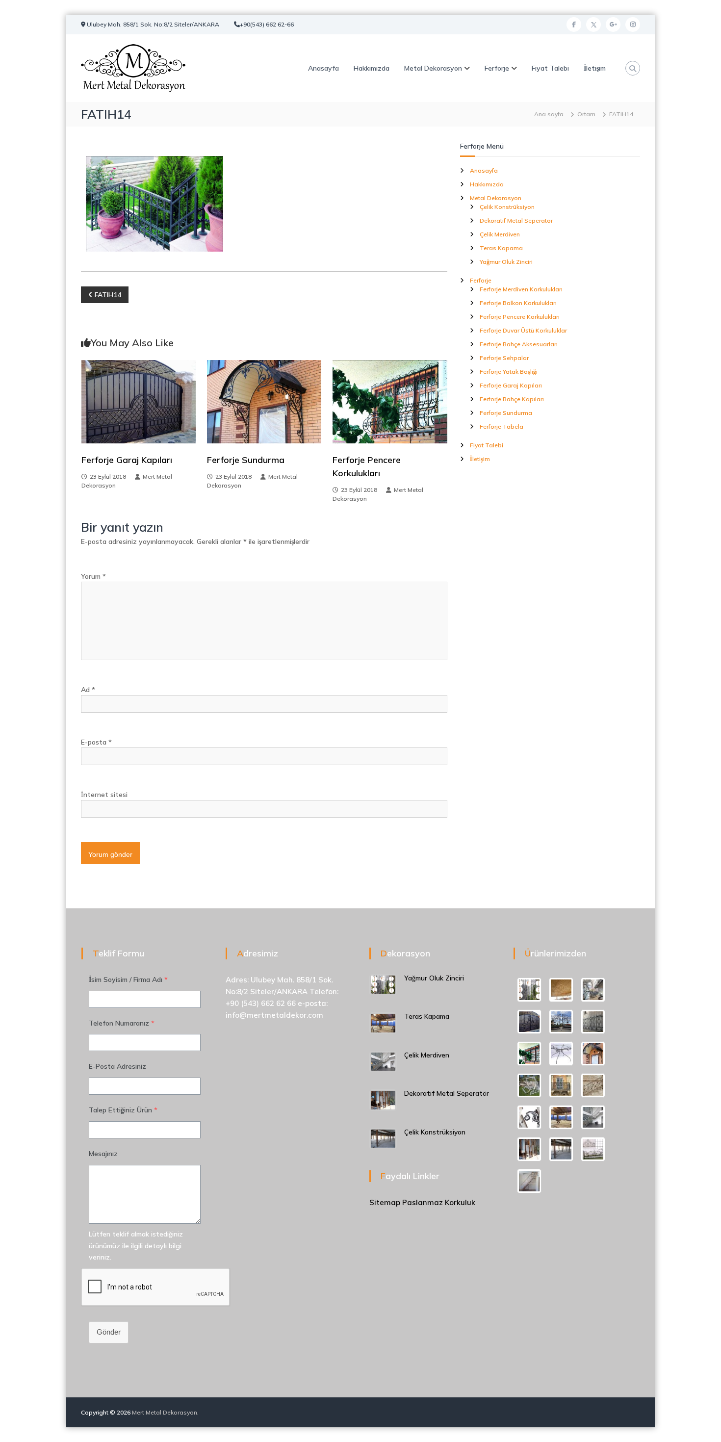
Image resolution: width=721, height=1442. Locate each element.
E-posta (96, 742)
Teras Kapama (501, 248)
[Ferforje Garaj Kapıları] (138, 401)
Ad (88, 689)
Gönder (109, 1332)
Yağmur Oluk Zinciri (506, 261)
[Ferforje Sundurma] (264, 401)
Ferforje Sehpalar (504, 357)
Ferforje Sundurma (245, 459)
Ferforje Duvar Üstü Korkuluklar (523, 330)
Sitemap (384, 1202)
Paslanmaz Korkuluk (438, 1202)
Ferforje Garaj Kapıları (126, 459)
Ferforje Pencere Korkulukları (520, 316)
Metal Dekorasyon (433, 68)
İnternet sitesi (104, 794)
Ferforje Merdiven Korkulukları (521, 289)
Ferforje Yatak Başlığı (509, 371)
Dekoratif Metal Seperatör (516, 220)
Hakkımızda (371, 68)
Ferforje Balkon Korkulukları (518, 303)
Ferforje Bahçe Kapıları (512, 399)
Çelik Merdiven (500, 234)
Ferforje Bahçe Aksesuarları (519, 344)
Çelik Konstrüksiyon (507, 206)
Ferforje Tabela (501, 426)
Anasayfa (323, 68)
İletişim (595, 68)
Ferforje (497, 68)
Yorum (93, 576)
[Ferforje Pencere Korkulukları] (390, 401)
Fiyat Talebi (550, 68)
